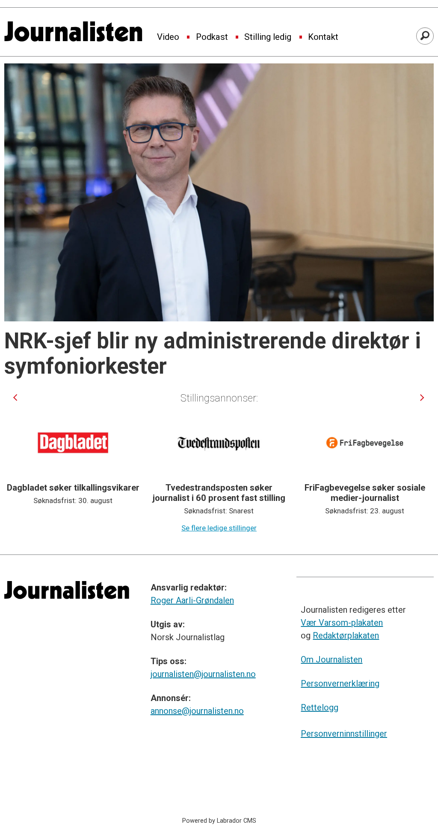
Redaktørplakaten (346, 635)
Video (168, 37)
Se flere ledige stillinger (219, 528)
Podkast (212, 37)
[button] (15, 397)
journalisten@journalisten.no (203, 674)
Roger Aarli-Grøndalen (192, 600)
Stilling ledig (267, 37)
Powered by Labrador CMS (219, 820)
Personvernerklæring (340, 683)
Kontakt (323, 37)
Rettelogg (319, 707)
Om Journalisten (331, 659)
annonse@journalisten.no (197, 711)
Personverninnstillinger (344, 733)
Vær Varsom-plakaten (342, 622)
